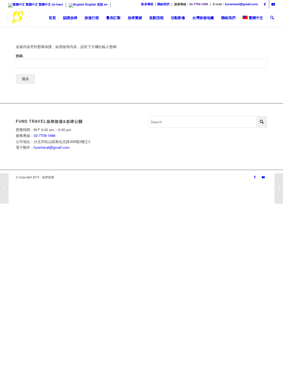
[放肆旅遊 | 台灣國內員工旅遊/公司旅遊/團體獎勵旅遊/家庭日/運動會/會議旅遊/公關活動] (19, 17)
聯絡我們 (163, 4)
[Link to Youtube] (273, 4)
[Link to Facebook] (265, 4)
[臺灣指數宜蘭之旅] (278, 188)
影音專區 (147, 4)
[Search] (272, 17)
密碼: (19, 56)
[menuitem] (52, 17)
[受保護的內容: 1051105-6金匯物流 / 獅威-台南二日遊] (4, 188)
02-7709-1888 (198, 4)
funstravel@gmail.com (241, 4)
